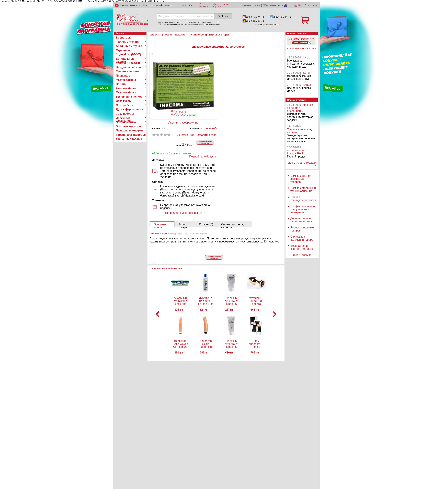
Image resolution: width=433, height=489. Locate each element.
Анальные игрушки (129, 46)
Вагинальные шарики (125, 58)
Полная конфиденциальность (303, 199)
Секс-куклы (123, 101)
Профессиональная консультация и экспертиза (302, 209)
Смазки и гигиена (127, 71)
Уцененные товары (129, 139)
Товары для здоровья (131, 134)
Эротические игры (128, 126)
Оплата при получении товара (301, 238)
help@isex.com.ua (275, 5)
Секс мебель (124, 105)
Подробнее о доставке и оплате (185, 212)
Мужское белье (126, 92)
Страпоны (123, 50)
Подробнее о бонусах (202, 156)
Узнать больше (302, 254)
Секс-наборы (125, 113)
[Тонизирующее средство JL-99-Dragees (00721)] (152, 54)
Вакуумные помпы (129, 67)
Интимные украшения (123, 117)
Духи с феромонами (129, 109)
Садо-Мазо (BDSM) (128, 54)
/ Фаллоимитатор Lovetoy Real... (297, 150)
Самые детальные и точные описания (303, 189)
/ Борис (306, 84)
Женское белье (126, 88)
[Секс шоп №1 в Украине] (132, 19)
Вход (300, 5)
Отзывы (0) (188, 134)
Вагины (121, 84)
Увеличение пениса (129, 96)
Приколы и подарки (129, 130)
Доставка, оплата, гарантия (222, 5)
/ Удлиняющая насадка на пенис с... (300, 129)
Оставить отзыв (206, 134)
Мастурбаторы (126, 79)
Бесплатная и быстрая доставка (301, 247)
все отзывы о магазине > (301, 50)
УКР (184, 5)
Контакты (247, 5)
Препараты (123, 75)
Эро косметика (126, 122)
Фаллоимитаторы (128, 41)
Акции (257, 5)
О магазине (203, 5)
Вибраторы (124, 37)
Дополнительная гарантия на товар (301, 220)
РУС (191, 5)
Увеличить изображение (183, 122)
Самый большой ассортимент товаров (300, 178)
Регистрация (311, 5)
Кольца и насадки (128, 63)
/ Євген (306, 72)
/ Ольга (306, 57)
